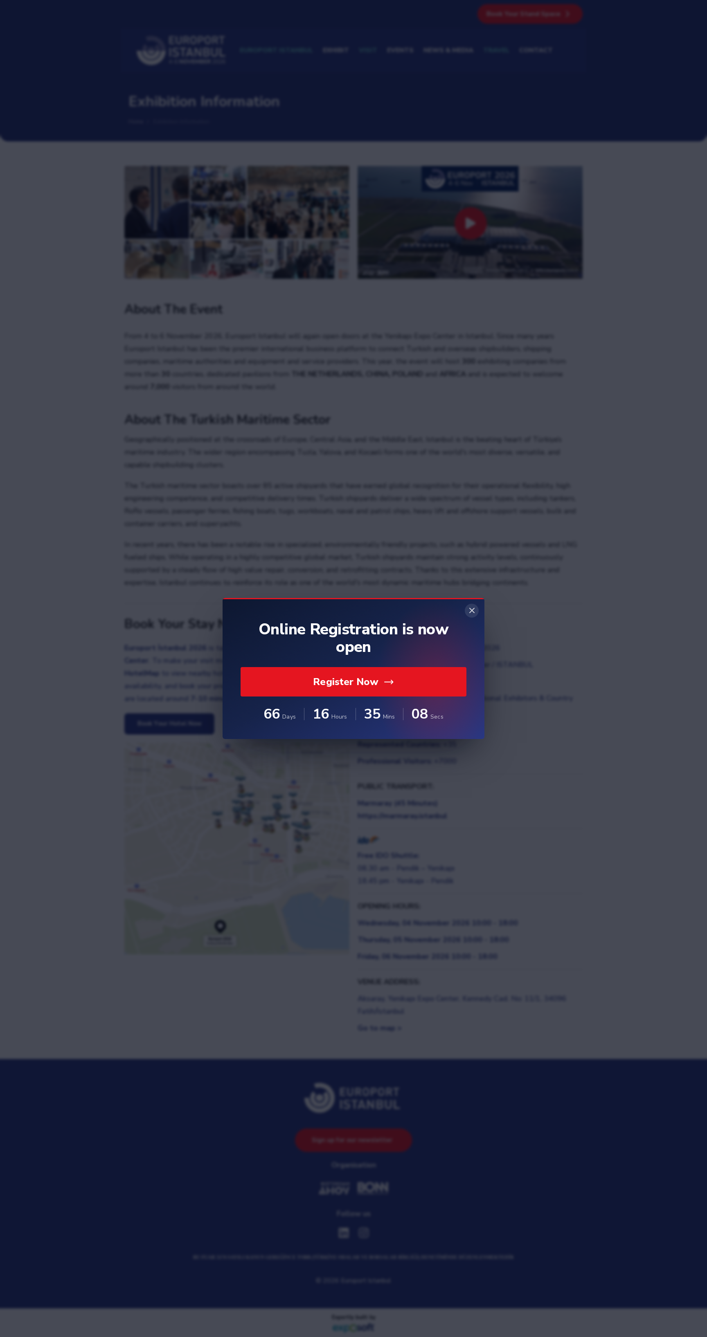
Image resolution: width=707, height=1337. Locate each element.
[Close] (472, 611)
